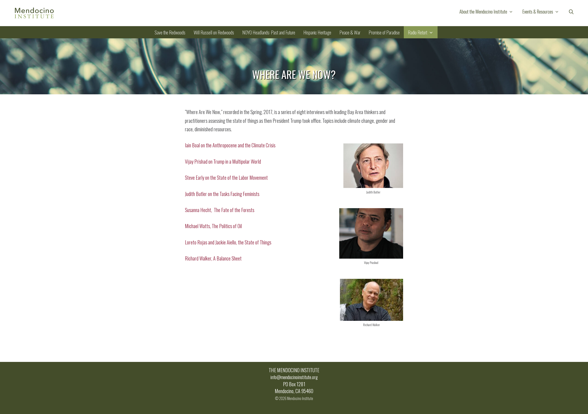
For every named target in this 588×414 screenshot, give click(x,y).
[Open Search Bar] (571, 11)
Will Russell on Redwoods (214, 32)
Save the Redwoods (170, 32)
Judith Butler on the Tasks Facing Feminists (222, 193)
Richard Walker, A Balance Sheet (213, 258)
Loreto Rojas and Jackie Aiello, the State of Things (228, 242)
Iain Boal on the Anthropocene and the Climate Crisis (230, 145)
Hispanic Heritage (317, 32)
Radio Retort (417, 32)
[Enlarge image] (397, 149)
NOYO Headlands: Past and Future (268, 32)
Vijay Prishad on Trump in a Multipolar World (223, 161)
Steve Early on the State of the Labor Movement (226, 177)
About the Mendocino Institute (483, 11)
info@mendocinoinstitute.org (294, 377)
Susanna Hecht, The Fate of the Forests (219, 209)
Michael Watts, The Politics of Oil (213, 225)
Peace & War (349, 32)
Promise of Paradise (384, 32)
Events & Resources (537, 11)
